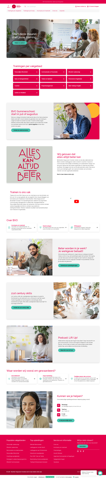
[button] (100, 473)
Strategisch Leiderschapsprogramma (16, 459)
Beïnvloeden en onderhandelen (15, 450)
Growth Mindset (58, 453)
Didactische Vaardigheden (37, 453)
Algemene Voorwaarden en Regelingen (64, 456)
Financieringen (57, 450)
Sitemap (79, 471)
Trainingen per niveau (29, 10)
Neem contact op (81, 6)
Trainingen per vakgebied (14, 10)
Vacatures (56, 462)
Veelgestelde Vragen (59, 459)
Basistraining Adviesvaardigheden (39, 459)
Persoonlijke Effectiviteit (13, 453)
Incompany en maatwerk (43, 10)
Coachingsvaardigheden (13, 456)
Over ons (54, 10)
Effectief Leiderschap (12, 447)
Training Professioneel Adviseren (38, 462)
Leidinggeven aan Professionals (38, 450)
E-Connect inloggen (94, 6)
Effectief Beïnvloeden (35, 444)
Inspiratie (62, 10)
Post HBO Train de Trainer (37, 456)
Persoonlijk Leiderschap (13, 444)
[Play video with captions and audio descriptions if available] (76, 201)
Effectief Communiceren (13, 462)
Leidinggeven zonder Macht (37, 447)
